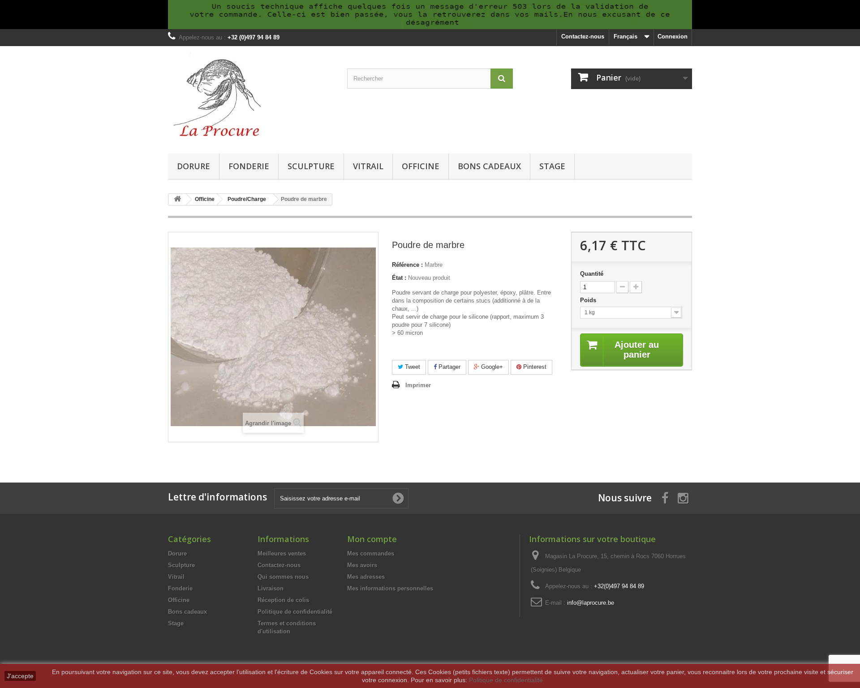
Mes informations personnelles (390, 588)
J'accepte (20, 675)
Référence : (407, 264)
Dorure (193, 166)
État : (399, 277)
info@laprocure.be (590, 602)
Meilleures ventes (282, 553)
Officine (420, 166)
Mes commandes (370, 553)
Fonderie (248, 166)
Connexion (673, 36)
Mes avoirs (362, 565)
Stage (552, 166)
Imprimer (418, 385)
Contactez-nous (582, 36)
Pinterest (533, 366)
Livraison (271, 588)
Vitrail (368, 166)
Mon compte (372, 539)
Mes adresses (366, 576)
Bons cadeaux (489, 166)
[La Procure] (251, 97)
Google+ (491, 366)
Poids (589, 300)
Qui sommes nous (283, 576)
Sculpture (311, 166)
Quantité (591, 273)
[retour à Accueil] (177, 199)
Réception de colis (283, 600)
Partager (448, 366)
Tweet (411, 366)
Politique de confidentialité (295, 611)
